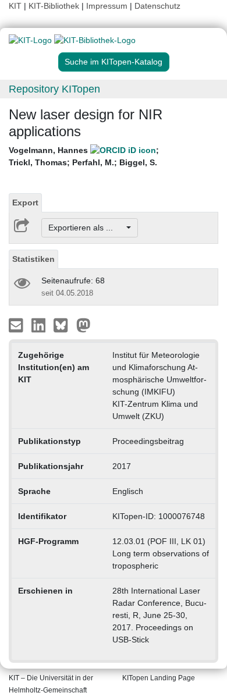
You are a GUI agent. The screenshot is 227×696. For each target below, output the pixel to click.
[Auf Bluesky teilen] (64, 324)
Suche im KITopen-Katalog (113, 61)
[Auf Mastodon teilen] (83, 324)
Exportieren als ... (86, 227)
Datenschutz (157, 5)
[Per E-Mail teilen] (17, 324)
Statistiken (33, 259)
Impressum (106, 5)
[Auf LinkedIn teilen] (40, 324)
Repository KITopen (54, 89)
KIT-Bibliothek (55, 5)
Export (25, 202)
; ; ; (84, 156)
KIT (15, 5)
